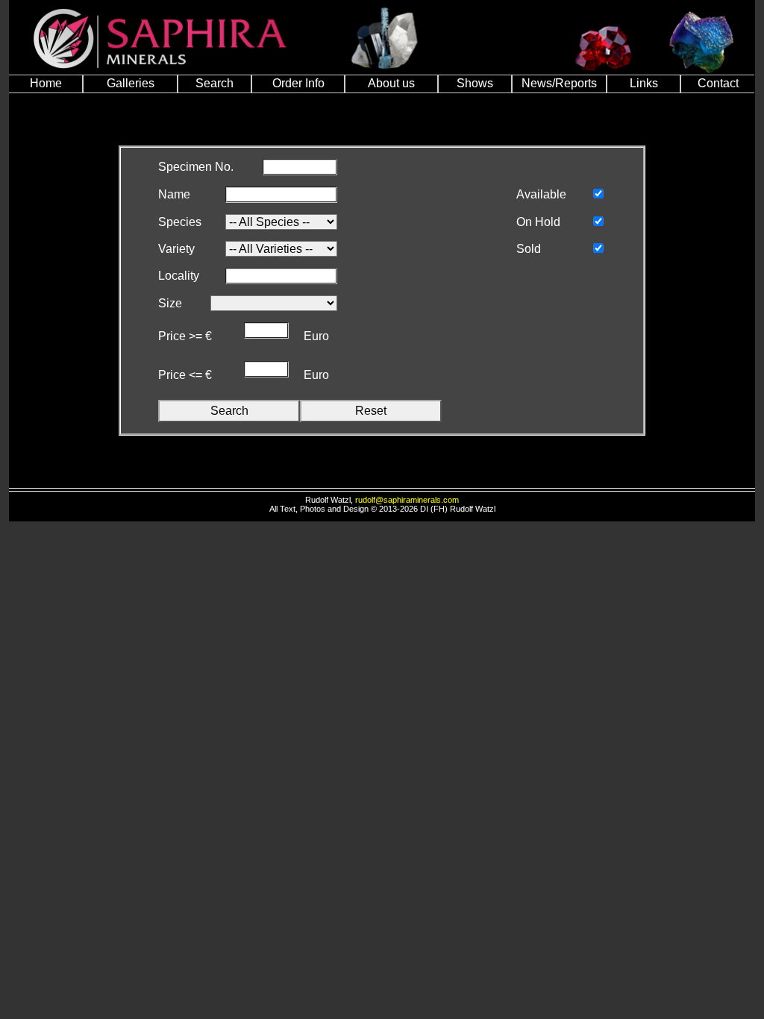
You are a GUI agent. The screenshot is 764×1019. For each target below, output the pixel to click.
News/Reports (559, 83)
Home (46, 83)
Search (214, 83)
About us (391, 83)
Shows (475, 83)
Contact (718, 83)
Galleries (130, 83)
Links (644, 83)
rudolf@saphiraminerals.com (407, 499)
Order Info (298, 83)
